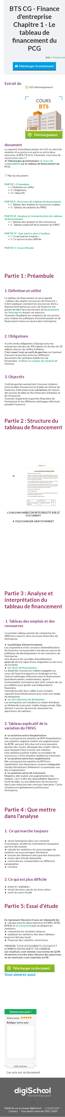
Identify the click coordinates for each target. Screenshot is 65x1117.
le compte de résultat (41, 360)
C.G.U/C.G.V (52, 1108)
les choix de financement (22, 667)
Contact (13, 1111)
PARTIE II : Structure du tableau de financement (33, 201)
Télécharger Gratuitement (36, 66)
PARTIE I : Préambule (17, 184)
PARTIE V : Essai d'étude (19, 247)
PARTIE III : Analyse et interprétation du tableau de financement (33, 217)
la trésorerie (23, 925)
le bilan (23, 360)
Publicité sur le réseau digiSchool (22, 1108)
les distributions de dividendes (26, 699)
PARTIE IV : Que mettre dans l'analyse (27, 233)
